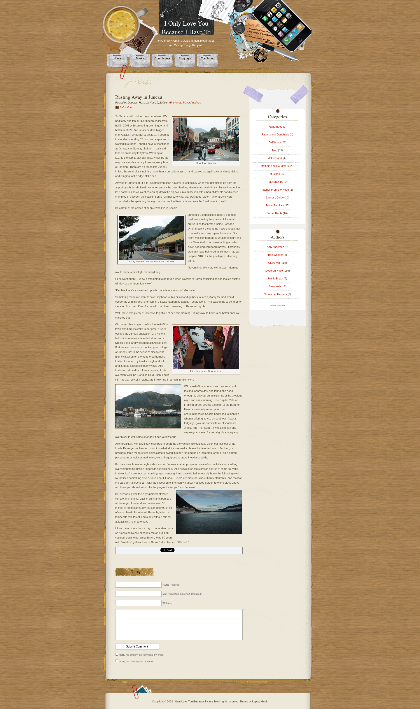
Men (274, 150)
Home (117, 58)
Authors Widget (281, 305)
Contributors (162, 58)
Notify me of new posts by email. (136, 661)
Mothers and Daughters (275, 166)
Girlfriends (175, 102)
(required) (171, 584)
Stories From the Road (275, 189)
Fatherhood (275, 126)
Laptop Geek (260, 701)
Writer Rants (275, 213)
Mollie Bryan (275, 278)
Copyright (185, 58)
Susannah (275, 286)
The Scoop (207, 58)
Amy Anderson (275, 247)
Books (140, 58)
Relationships (275, 181)
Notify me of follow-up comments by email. (141, 654)
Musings (275, 173)
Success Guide (275, 197)
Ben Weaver (275, 254)
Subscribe (126, 107)
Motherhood (275, 158)
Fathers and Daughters (275, 134)
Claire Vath (274, 262)
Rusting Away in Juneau (138, 97)
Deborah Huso (274, 270)
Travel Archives (192, 102)
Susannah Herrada (275, 294)
